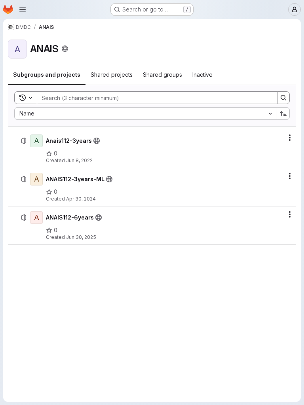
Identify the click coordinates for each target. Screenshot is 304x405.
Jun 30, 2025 (81, 237)
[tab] (47, 75)
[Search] (283, 97)
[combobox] (145, 113)
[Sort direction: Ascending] (283, 113)
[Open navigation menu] (22, 9)
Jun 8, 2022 (79, 160)
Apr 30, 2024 (81, 199)
